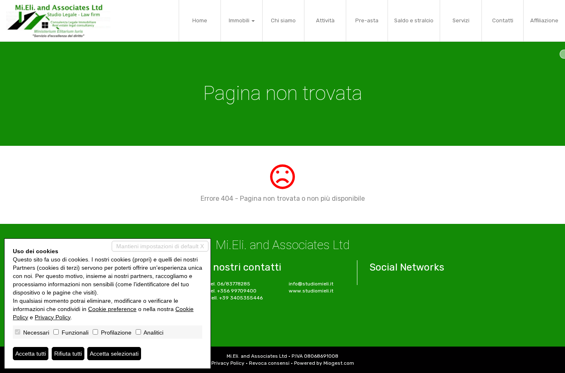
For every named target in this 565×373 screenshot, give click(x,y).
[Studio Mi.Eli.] (58, 20)
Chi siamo (283, 20)
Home (199, 20)
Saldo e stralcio (413, 20)
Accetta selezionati (114, 353)
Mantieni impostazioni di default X (160, 246)
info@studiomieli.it (311, 284)
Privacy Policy (227, 363)
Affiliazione (544, 20)
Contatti (502, 20)
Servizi (460, 20)
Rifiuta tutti (68, 353)
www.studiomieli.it (311, 291)
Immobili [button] (240, 20)
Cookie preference (112, 309)
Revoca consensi (269, 363)
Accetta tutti (30, 353)
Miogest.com (338, 363)
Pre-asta (366, 20)
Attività (325, 20)
